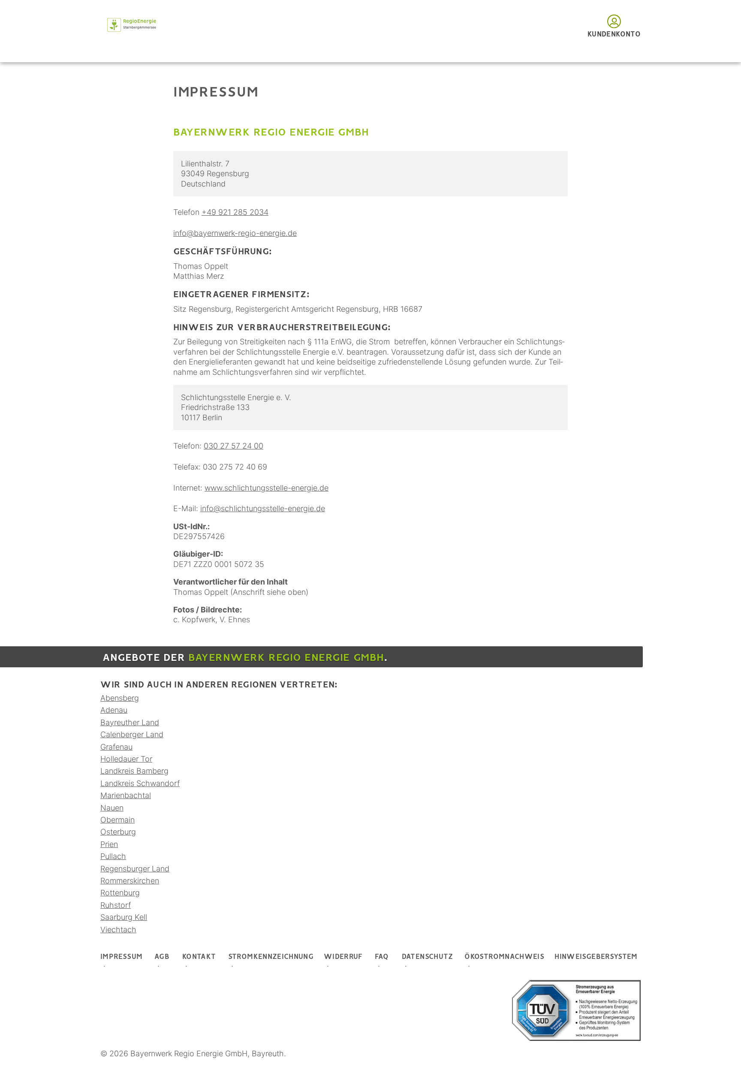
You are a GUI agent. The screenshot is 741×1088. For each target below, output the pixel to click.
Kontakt (199, 956)
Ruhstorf (115, 905)
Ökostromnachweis (504, 956)
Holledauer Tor (126, 758)
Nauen (112, 807)
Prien (109, 844)
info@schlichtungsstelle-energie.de (262, 508)
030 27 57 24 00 (233, 445)
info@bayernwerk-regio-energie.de (235, 233)
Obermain (117, 819)
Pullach (113, 856)
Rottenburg (120, 892)
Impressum (121, 956)
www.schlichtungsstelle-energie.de (266, 487)
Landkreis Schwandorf (140, 783)
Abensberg (119, 697)
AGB (161, 956)
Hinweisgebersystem (595, 956)
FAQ (382, 956)
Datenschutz (427, 956)
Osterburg (118, 831)
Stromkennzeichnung (270, 956)
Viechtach (118, 929)
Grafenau (116, 746)
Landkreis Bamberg (134, 770)
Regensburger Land (134, 868)
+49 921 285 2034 (235, 212)
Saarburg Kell (123, 917)
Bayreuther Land (129, 722)
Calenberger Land (131, 734)
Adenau (113, 709)
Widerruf (343, 956)
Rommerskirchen (129, 880)
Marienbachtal (125, 795)
